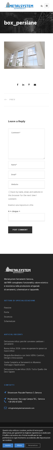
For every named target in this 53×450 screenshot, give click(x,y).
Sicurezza (8, 317)
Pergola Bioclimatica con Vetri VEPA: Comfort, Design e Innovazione (24, 357)
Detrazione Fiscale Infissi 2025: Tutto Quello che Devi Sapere (25, 371)
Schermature (9, 321)
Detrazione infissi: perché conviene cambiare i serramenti (24, 343)
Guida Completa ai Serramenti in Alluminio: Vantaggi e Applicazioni (22, 364)
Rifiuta (19, 445)
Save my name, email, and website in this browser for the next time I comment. (25, 195)
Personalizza (33, 445)
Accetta (8, 445)
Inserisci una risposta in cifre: (21, 205)
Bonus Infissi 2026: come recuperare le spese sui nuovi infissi (25, 350)
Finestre (7, 308)
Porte (6, 312)
